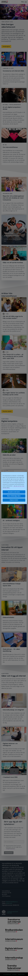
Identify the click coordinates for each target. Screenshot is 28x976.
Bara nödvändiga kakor (14, 496)
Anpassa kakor (14, 500)
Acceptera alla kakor (14, 492)
